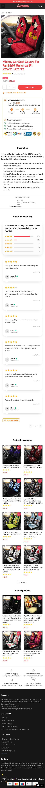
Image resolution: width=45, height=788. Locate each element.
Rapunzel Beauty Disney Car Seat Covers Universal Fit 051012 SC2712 (33, 653)
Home (3, 13)
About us (4, 718)
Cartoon (20, 200)
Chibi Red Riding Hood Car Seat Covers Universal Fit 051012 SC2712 (11, 653)
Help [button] (41, 785)
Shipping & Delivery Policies (10, 739)
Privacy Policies (6, 723)
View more (23, 582)
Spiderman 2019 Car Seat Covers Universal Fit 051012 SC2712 (33, 467)
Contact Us (5, 748)
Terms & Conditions (7, 721)
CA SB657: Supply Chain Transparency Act (15, 729)
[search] (38, 6)
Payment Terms (6, 742)
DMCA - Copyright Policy (9, 726)
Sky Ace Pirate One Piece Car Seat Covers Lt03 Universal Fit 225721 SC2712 (33, 534)
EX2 (18, 204)
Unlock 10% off (4, 779)
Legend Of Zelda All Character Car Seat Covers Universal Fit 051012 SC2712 (33, 501)
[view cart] (42, 6)
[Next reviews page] (40, 426)
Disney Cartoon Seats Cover (26, 202)
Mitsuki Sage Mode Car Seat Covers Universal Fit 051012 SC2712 (12, 501)
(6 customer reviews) (18, 74)
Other (10, 13)
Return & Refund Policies (9, 745)
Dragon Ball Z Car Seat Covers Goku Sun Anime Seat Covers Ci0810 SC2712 (33, 568)
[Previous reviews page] (30, 426)
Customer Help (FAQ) (8, 751)
